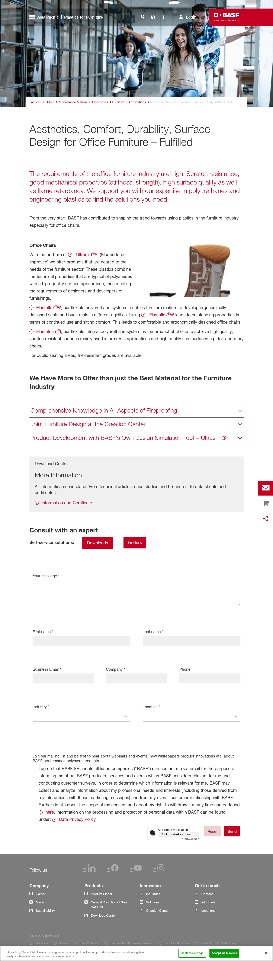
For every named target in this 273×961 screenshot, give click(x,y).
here (49, 812)
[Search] (142, 17)
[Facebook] (112, 870)
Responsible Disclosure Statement (131, 943)
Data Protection (89, 943)
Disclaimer (42, 943)
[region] (136, 953)
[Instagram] (158, 870)
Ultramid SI (87, 254)
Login (191, 17)
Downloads (97, 542)
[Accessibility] (163, 17)
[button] (126, 716)
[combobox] (77, 716)
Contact (206, 943)
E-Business (229, 943)
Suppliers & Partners (177, 943)
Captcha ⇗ (190, 838)
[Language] (152, 17)
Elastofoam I (48, 331)
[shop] (265, 503)
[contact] (265, 488)
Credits (64, 943)
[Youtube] (135, 870)
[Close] (266, 953)
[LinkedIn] (89, 870)
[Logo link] (226, 17)
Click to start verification (178, 834)
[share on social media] (265, 518)
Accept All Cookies (224, 953)
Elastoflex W (48, 307)
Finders (135, 542)
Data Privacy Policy (77, 819)
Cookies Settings (192, 953)
